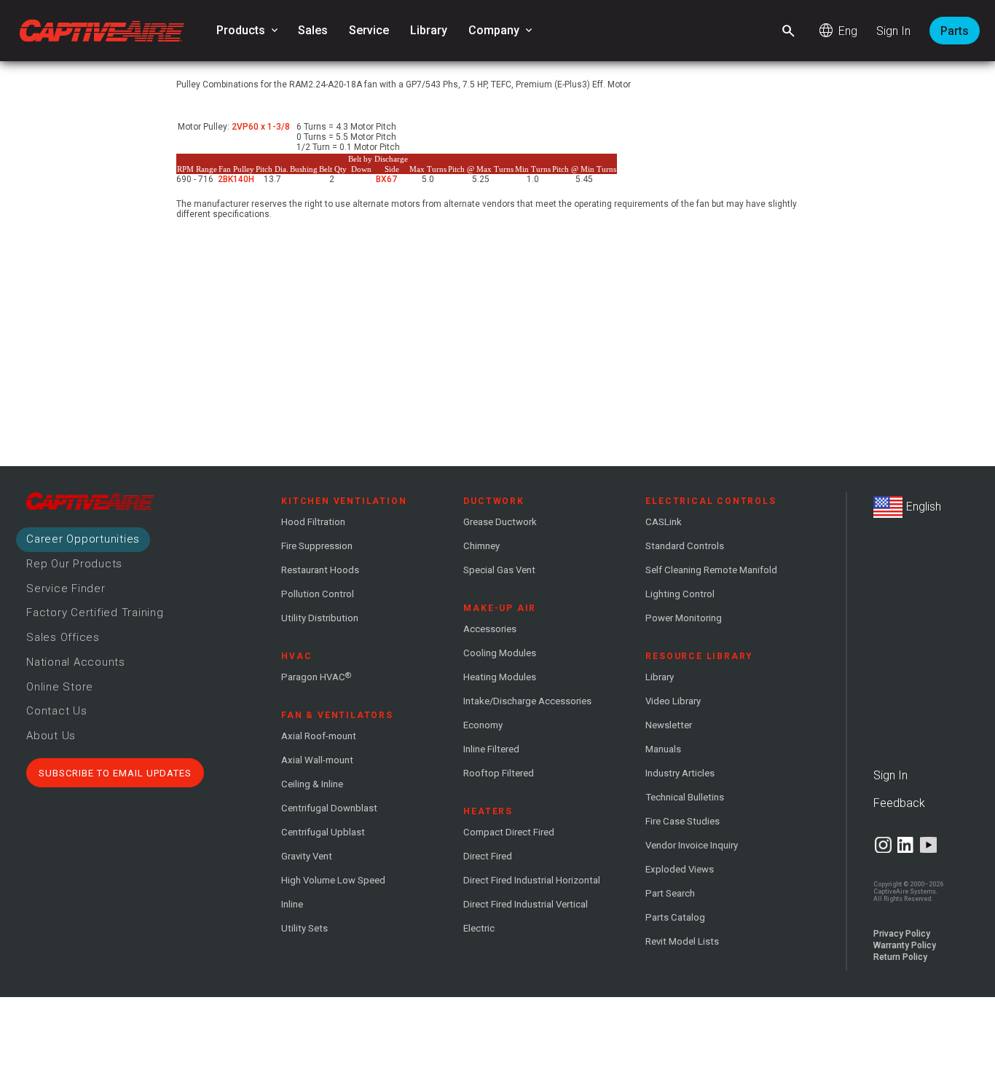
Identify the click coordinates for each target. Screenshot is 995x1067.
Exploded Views (679, 869)
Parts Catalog (675, 917)
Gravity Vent (306, 856)
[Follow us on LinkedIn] (905, 845)
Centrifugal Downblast (329, 808)
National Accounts (75, 662)
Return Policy (900, 957)
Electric (479, 928)
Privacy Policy (901, 934)
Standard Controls (684, 545)
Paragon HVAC (316, 676)
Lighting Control (680, 593)
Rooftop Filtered (498, 773)
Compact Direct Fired (508, 832)
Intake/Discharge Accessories (527, 701)
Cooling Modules (499, 652)
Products (248, 30)
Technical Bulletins (684, 797)
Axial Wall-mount (317, 760)
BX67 (387, 179)
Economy (483, 725)
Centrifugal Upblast (323, 832)
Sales (313, 30)
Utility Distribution (319, 618)
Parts (954, 31)
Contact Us (56, 710)
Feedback (899, 803)
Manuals (663, 749)
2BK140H (236, 179)
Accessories (489, 628)
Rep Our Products (74, 563)
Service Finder (66, 588)
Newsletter (668, 725)
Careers (83, 539)
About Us (51, 735)
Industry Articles (680, 773)
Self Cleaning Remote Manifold (711, 569)
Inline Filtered (491, 749)
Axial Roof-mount (318, 736)
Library (428, 30)
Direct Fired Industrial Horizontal (531, 880)
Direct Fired (487, 856)
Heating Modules (499, 677)
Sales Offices (63, 637)
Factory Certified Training (95, 612)
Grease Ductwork (500, 521)
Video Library (673, 701)
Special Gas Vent (499, 569)
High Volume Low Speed (333, 880)
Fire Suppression (317, 545)
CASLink (663, 521)
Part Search (670, 893)
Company (501, 30)
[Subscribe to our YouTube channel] (928, 845)
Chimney (481, 545)
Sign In (893, 31)
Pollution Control (317, 593)
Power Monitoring (683, 618)
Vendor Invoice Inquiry (691, 845)
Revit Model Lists (682, 941)
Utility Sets (304, 928)
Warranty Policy (904, 945)
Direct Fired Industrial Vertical (525, 904)
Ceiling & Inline (312, 784)
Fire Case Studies (682, 821)
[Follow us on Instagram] (883, 845)
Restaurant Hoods (320, 569)
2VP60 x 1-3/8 (261, 127)
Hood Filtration (313, 521)
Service (369, 30)
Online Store (59, 686)
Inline (292, 904)
